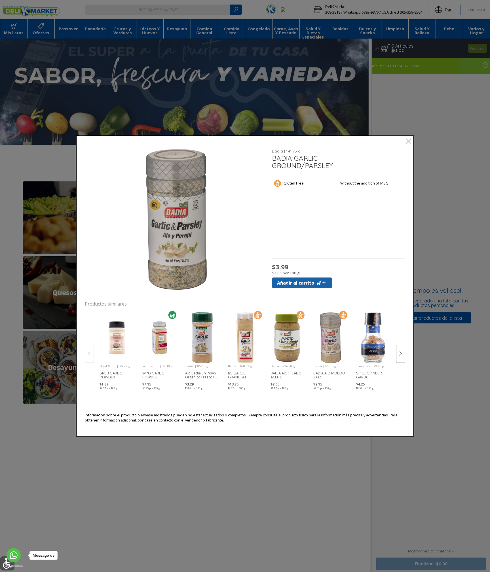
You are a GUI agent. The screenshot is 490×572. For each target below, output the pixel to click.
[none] (117, 348)
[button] (176, 219)
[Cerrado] (408, 141)
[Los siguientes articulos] (400, 354)
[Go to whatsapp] (14, 555)
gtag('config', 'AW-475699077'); (245, 22)
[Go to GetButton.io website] (14, 566)
